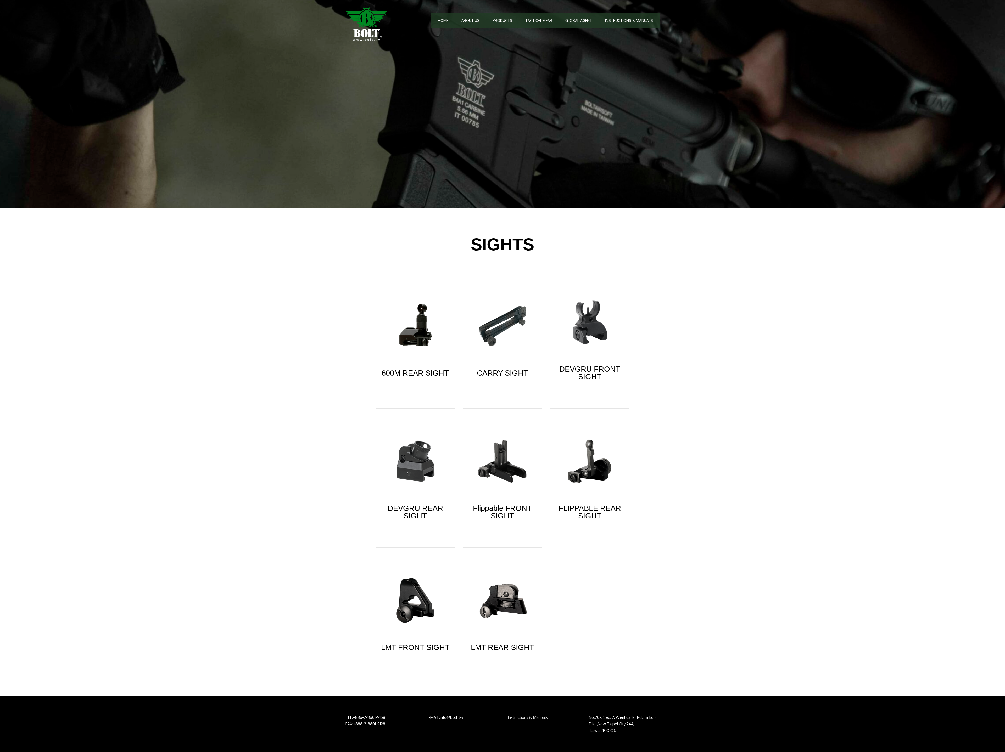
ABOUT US (470, 20)
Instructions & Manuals (528, 717)
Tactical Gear (538, 20)
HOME (443, 20)
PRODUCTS (502, 20)
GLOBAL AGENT (578, 20)
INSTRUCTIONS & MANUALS (629, 20)
